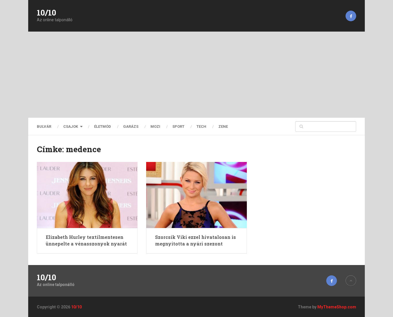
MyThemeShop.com (336, 307)
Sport (178, 126)
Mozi (155, 126)
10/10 (46, 13)
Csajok (70, 126)
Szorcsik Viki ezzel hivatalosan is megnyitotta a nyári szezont (195, 240)
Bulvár (44, 126)
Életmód (102, 126)
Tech (201, 126)
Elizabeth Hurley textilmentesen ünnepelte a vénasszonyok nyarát (86, 240)
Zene (223, 126)
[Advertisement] (196, 74)
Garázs (130, 126)
